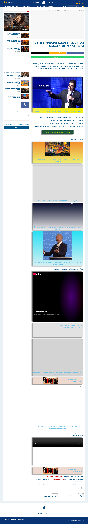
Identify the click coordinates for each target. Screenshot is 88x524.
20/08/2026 (17, 78)
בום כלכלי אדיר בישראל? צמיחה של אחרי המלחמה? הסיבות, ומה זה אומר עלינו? (13, 82)
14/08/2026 (17, 99)
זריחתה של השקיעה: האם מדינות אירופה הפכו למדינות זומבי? (14, 41)
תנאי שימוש (13, 519)
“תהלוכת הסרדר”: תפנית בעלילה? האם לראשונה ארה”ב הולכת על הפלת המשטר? (13, 48)
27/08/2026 (17, 37)
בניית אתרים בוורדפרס (73, 522)
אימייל (28, 119)
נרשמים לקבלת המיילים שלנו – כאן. (55, 476)
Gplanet (82, 520)
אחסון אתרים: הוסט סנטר (80, 522)
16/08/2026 (17, 91)
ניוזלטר (17, 6)
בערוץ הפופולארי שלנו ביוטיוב (54, 484)
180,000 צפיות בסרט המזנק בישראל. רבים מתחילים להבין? (57, 201)
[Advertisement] (16, 61)
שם (28, 115)
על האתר (7, 519)
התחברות (11, 2)
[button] (58, 132)
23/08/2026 (17, 51)
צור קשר (64, 6)
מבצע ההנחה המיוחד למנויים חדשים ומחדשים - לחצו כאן (57, 112)
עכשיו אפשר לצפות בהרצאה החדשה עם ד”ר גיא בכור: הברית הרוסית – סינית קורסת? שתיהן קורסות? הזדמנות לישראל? (12, 74)
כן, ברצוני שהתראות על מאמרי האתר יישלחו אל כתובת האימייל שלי (17, 124)
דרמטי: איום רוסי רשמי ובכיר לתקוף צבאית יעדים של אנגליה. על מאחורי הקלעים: (13, 34)
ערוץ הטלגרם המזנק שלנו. (57, 479)
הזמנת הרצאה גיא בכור (9, 6)
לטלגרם (28, 6)
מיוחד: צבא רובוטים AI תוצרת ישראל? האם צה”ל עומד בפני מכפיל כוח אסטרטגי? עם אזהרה (13, 96)
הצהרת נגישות (21, 519)
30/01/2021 (81, 49)
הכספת (23, 6)
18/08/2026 (17, 85)
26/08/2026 (17, 43)
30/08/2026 (25, 29)
